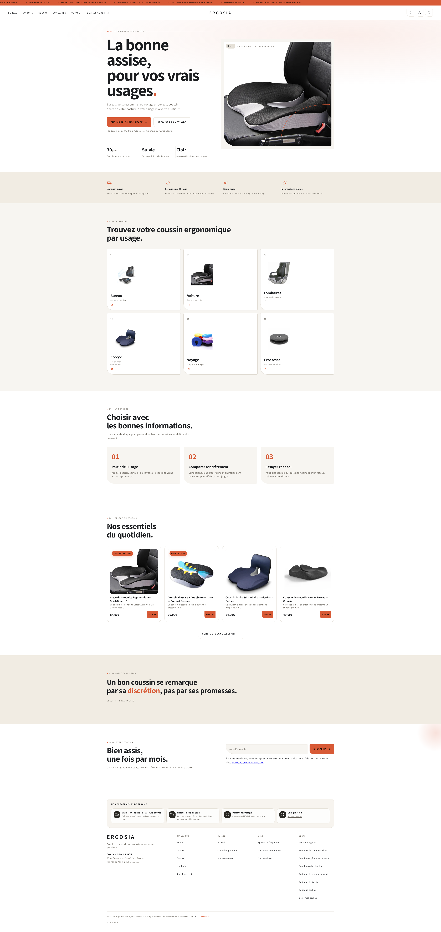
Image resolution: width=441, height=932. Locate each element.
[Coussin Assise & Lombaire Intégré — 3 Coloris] (249, 572)
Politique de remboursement (313, 874)
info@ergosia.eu (295, 816)
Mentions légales (307, 842)
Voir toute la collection (218, 633)
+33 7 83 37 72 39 (115, 862)
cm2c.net (205, 916)
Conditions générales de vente (314, 858)
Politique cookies (307, 889)
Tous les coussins (97, 13)
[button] (429, 13)
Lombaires (59, 13)
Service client (265, 858)
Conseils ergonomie (227, 850)
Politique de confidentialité (248, 762)
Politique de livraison (309, 882)
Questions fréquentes (269, 842)
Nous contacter (225, 858)
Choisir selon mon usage (127, 122)
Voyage (75, 13)
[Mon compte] (419, 13)
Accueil (221, 842)
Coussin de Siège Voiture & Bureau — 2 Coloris (306, 599)
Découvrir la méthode (171, 122)
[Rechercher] (410, 13)
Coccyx (43, 13)
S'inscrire (319, 749)
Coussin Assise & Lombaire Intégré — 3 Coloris (249, 599)
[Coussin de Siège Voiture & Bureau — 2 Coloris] (307, 572)
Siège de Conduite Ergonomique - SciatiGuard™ (130, 599)
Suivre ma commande (269, 850)
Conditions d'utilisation (311, 866)
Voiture (28, 13)
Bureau (13, 13)
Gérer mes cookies (308, 897)
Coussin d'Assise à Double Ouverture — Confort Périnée (190, 599)
